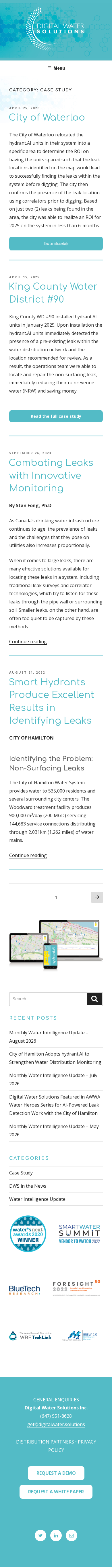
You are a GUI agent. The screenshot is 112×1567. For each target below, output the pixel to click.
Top (106, 1559)
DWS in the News (27, 1186)
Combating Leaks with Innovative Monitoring (51, 476)
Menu (59, 68)
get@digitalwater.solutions (56, 1424)
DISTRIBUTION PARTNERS (45, 1442)
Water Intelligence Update (37, 1199)
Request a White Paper (56, 1491)
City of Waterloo (47, 118)
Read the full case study (56, 416)
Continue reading (28, 641)
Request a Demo (56, 1473)
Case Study (21, 1173)
